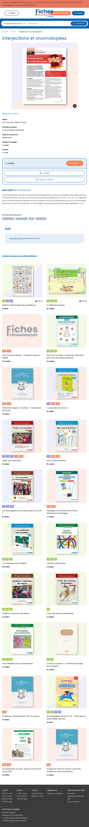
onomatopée (21, 218)
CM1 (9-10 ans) (37, 793)
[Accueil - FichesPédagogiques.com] (44, 13)
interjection (41, 218)
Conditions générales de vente (14, 821)
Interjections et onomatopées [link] (30, 32)
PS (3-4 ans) (7, 796)
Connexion (78, 13)
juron (32, 218)
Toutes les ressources (12, 23)
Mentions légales (8, 812)
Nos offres (71, 793)
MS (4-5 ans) (7, 799)
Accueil (5, 32)
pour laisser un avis (24, 238)
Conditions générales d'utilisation (15, 818)
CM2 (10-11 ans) (37, 796)
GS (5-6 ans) (7, 802)
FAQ (69, 799)
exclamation (8, 218)
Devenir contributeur (55, 793)
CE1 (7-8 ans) (22, 796)
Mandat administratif (76, 796)
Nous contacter (74, 802)
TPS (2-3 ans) (7, 793)
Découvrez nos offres (60, 13)
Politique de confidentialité (12, 815)
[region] (44, 76)
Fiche (13, 32)
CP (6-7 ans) (21, 793)
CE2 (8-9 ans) (22, 799)
